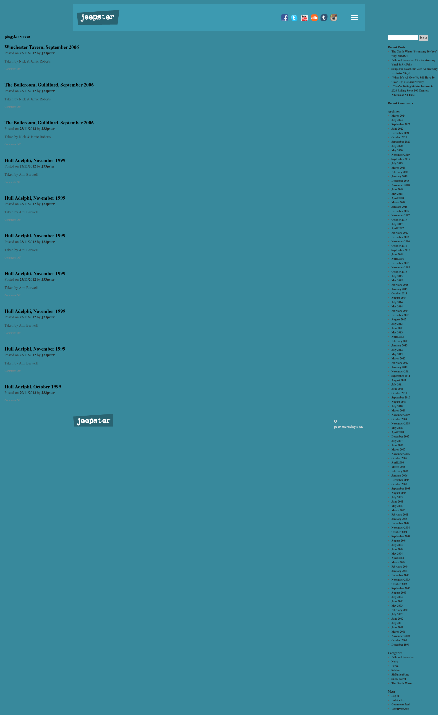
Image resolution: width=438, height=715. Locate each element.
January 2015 (399, 289)
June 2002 (397, 619)
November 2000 (400, 636)
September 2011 (400, 376)
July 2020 (397, 146)
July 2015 (397, 276)
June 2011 (397, 389)
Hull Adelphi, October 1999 (33, 386)
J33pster (48, 52)
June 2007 (397, 445)
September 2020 (400, 142)
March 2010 (398, 410)
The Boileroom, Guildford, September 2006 (49, 84)
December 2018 (400, 181)
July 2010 (397, 406)
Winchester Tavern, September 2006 (42, 47)
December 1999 (400, 645)
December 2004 (400, 523)
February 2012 (399, 363)
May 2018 (397, 194)
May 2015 (397, 280)
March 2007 (398, 449)
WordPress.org (400, 709)
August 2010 (398, 402)
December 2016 (400, 237)
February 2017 (399, 233)
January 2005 (399, 519)
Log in (395, 696)
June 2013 (397, 328)
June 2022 (397, 129)
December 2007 (400, 436)
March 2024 (398, 116)
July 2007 (397, 441)
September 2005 (400, 488)
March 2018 (398, 202)
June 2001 (397, 627)
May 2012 (397, 354)
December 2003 (400, 575)
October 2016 (399, 246)
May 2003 (397, 606)
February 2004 (399, 566)
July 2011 (397, 384)
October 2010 (399, 393)
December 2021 (400, 133)
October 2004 (399, 532)
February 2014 (399, 311)
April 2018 (397, 198)
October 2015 (399, 272)
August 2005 (398, 493)
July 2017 (397, 224)
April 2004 (397, 558)
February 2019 (399, 172)
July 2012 (397, 350)
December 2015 (400, 263)
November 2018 (400, 185)
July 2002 (397, 614)
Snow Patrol (398, 679)
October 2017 (399, 220)
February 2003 (399, 610)
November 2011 (400, 371)
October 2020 (399, 137)
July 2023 (397, 120)
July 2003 (397, 597)
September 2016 (400, 250)
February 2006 (399, 471)
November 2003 (400, 579)
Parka (395, 666)
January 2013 (399, 345)
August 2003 (398, 593)
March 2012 (398, 358)
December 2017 (400, 211)
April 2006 (397, 462)
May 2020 (397, 150)
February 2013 (399, 341)
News (394, 661)
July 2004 (397, 545)
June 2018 (397, 189)
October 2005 (399, 484)
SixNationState (400, 674)
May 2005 (397, 506)
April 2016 (397, 259)
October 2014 (399, 293)
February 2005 (399, 514)
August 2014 (398, 298)
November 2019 (400, 155)
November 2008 (400, 423)
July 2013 (397, 324)
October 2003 (399, 584)
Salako (395, 670)
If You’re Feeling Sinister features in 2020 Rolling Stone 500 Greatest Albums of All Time (412, 90)
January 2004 (399, 571)
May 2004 (397, 553)
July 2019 (397, 163)
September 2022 (400, 124)
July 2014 (397, 302)
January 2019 (399, 176)
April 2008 (397, 432)
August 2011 (398, 380)
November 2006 (400, 454)
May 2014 (397, 306)
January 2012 (399, 367)
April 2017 (397, 228)
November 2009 (400, 415)
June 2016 (397, 254)
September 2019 (400, 159)
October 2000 (399, 640)
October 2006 (399, 458)
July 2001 (397, 623)
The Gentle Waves (401, 683)
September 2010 (400, 397)
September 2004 (400, 536)
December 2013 (400, 315)
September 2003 (400, 588)
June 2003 (397, 601)
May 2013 (397, 332)
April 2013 (397, 337)
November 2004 (400, 527)
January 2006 (399, 475)
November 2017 (400, 215)
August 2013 (398, 319)
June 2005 (397, 501)
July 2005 (397, 497)
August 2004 (398, 540)
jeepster (96, 17)
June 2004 (397, 549)
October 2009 (399, 419)
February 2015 (399, 285)
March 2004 (398, 562)
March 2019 (398, 168)
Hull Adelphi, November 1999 (35, 160)
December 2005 (400, 480)
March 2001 (398, 632)
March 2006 (398, 467)
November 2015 (400, 267)
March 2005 (398, 510)
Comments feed (400, 704)
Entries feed (398, 700)
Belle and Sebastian (402, 657)
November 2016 (400, 241)
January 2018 (399, 207)
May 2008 (397, 428)
